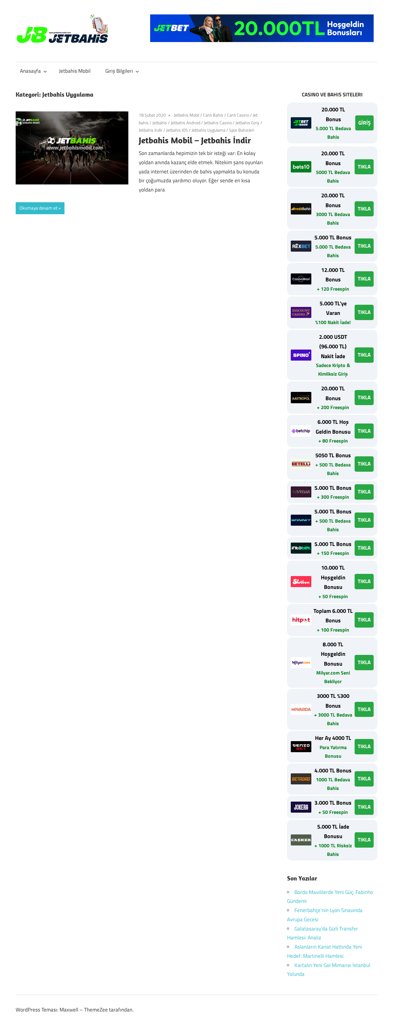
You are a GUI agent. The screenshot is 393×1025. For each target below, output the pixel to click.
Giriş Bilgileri (119, 71)
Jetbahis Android (185, 122)
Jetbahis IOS (177, 130)
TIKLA (364, 167)
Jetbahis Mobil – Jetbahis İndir (195, 140)
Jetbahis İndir (150, 130)
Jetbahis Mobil (75, 71)
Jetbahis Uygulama (208, 130)
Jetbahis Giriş (247, 122)
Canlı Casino (238, 115)
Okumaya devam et (38, 207)
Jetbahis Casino (218, 122)
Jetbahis (159, 122)
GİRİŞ (364, 123)
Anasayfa (30, 71)
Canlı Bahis (213, 115)
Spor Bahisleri (241, 130)
